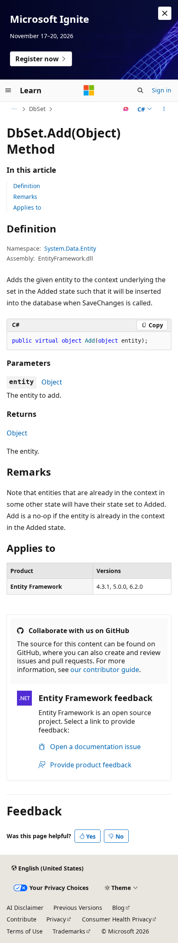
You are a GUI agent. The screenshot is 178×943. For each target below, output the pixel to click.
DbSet (37, 109)
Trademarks (69, 931)
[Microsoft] (89, 90)
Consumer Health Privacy (117, 919)
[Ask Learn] (126, 109)
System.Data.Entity (70, 248)
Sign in (161, 90)
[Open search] (140, 90)
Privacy (56, 919)
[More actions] (164, 109)
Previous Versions (77, 908)
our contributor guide (104, 669)
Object (51, 382)
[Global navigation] (8, 90)
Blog (118, 908)
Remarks (25, 197)
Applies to (27, 207)
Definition (26, 186)
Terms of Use (25, 931)
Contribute (21, 919)
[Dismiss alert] (164, 13)
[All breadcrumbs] (14, 109)
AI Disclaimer (25, 908)
